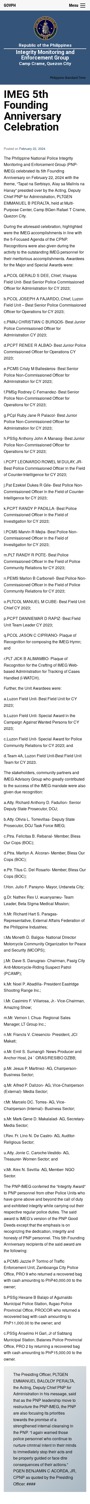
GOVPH (10, 5)
